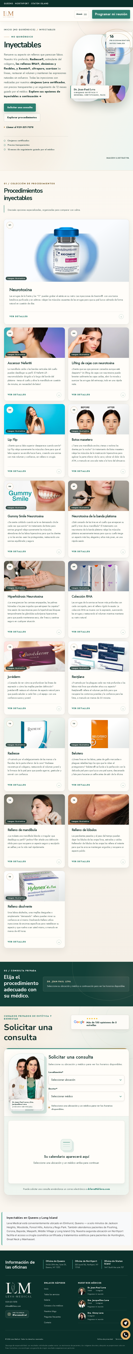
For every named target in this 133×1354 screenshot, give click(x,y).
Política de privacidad (105, 1339)
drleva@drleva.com (98, 1189)
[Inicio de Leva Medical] (8, 14)
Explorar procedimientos (22, 117)
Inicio (46, 1288)
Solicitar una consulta (19, 107)
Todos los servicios (51, 1294)
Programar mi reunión (111, 14)
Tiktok (90, 1290)
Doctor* (52, 1088)
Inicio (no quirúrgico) (20, 29)
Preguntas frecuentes (52, 1316)
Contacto (47, 1322)
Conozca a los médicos (53, 1305)
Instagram (99, 1290)
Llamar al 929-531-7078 (19, 127)
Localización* (55, 1072)
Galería (47, 1300)
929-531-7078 (11, 1301)
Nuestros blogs (50, 1311)
